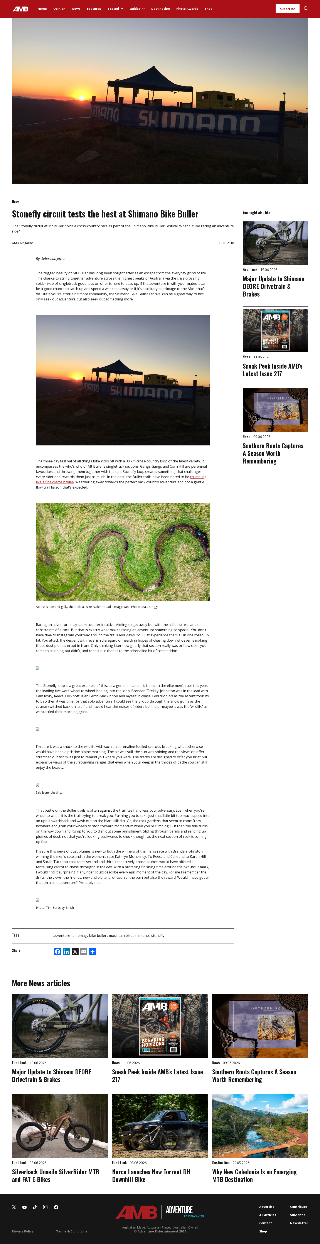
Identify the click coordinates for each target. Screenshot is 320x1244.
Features (94, 9)
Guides (135, 9)
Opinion (59, 9)
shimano (142, 935)
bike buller (98, 935)
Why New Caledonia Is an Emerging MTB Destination (254, 1175)
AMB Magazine (23, 243)
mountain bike (121, 935)
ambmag (80, 935)
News (76, 9)
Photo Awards (187, 9)
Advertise (267, 1207)
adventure (62, 935)
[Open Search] (306, 8)
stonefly (157, 935)
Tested (113, 9)
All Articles (267, 1215)
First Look (250, 269)
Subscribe (287, 9)
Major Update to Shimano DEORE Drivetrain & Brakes (273, 286)
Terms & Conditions (71, 1231)
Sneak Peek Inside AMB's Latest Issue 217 (273, 369)
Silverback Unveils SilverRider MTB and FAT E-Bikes (55, 1175)
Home (42, 9)
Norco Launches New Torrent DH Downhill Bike (151, 1175)
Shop (208, 9)
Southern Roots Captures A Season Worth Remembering (273, 453)
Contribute (298, 1207)
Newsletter (299, 1223)
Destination (160, 9)
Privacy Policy (22, 1231)
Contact (265, 1223)
